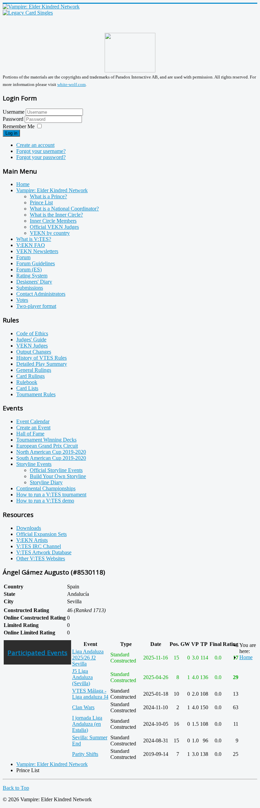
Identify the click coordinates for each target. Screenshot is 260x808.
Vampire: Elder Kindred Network (52, 190)
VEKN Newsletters (37, 251)
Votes (22, 300)
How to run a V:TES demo (45, 500)
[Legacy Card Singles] (28, 13)
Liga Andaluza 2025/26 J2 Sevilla (88, 658)
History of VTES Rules (41, 358)
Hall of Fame (30, 433)
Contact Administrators (40, 294)
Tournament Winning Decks (46, 440)
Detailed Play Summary (41, 364)
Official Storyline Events (56, 470)
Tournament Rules (36, 394)
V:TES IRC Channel (38, 546)
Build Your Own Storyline (58, 476)
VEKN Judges (32, 346)
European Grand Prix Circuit (47, 446)
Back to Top (16, 788)
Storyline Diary (46, 482)
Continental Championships (45, 488)
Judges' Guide (31, 339)
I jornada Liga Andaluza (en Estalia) (87, 724)
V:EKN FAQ (30, 245)
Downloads (28, 528)
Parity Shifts (85, 754)
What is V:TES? (33, 239)
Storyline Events (33, 464)
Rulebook (26, 382)
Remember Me (19, 126)
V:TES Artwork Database (43, 552)
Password (14, 119)
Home (22, 184)
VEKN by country (50, 233)
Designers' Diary (34, 282)
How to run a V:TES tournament (51, 494)
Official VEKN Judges (54, 227)
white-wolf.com (71, 84)
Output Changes (33, 352)
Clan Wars (83, 707)
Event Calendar (32, 421)
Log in (11, 133)
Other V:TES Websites (40, 558)
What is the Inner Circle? (56, 215)
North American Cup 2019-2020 (51, 452)
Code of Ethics (32, 333)
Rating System (31, 275)
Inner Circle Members (53, 221)
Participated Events (37, 652)
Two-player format (36, 306)
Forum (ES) (29, 269)
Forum (23, 257)
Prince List (41, 202)
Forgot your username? (41, 151)
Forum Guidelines (35, 263)
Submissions (29, 288)
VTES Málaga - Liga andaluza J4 (90, 694)
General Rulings (33, 370)
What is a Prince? (48, 196)
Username (13, 112)
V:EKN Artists (32, 540)
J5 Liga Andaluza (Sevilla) (82, 677)
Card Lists (27, 388)
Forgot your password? (41, 157)
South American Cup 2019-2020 (51, 458)
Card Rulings (30, 376)
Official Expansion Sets (41, 534)
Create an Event (33, 427)
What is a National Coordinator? (64, 208)
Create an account (35, 145)
